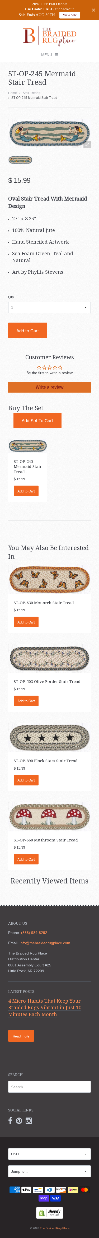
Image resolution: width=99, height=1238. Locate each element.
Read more (21, 1036)
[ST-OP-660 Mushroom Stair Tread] (49, 817)
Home (12, 93)
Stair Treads (31, 93)
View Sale (70, 15)
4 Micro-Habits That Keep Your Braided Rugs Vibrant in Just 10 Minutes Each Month (44, 1007)
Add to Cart (27, 330)
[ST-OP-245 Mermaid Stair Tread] (20, 160)
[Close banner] (94, 10)
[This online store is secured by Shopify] (49, 1213)
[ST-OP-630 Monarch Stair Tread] (49, 579)
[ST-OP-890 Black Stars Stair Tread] (49, 737)
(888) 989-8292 (34, 932)
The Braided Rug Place (54, 1228)
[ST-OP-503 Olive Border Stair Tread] (49, 658)
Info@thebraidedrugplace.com (45, 943)
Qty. (11, 297)
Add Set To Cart (37, 420)
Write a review (49, 387)
